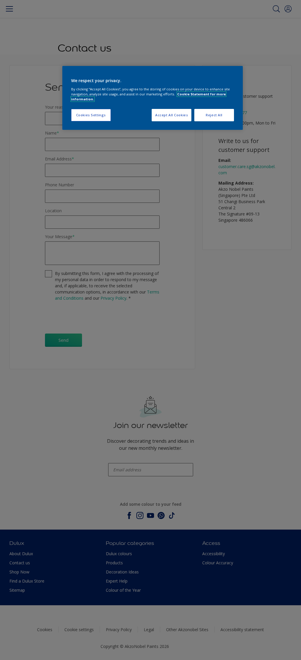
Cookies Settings (91, 115)
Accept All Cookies (171, 115)
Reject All (214, 115)
